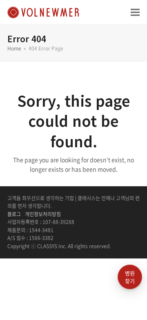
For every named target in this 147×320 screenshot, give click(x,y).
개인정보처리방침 (43, 214)
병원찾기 (130, 277)
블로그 (14, 214)
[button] (135, 12)
